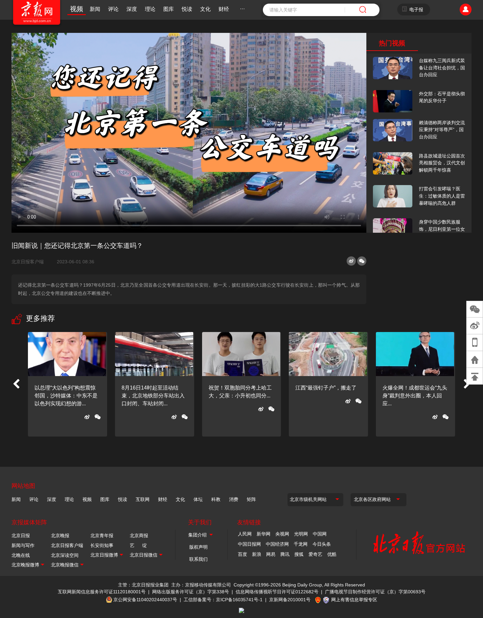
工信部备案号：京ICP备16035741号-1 (223, 599)
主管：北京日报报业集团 (143, 584)
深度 (131, 9)
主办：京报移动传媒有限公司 (201, 584)
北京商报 (139, 535)
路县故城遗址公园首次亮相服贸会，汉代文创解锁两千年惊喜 (442, 163)
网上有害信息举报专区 (354, 599)
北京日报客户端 (28, 261)
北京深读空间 (65, 555)
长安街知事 (101, 545)
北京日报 (21, 535)
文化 (205, 9)
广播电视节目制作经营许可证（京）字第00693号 (375, 591)
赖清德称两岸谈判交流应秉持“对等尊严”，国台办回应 (442, 129)
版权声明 (198, 547)
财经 (223, 9)
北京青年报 (101, 535)
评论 (113, 9)
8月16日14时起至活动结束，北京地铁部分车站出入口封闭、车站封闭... (153, 395)
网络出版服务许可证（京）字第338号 (190, 591)
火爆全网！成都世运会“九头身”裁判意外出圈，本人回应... (414, 395)
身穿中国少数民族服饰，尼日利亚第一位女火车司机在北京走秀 (442, 229)
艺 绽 (138, 545)
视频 (76, 8)
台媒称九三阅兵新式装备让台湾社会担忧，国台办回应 (442, 67)
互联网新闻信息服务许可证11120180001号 (102, 591)
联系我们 (198, 559)
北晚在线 (21, 555)
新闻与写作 (23, 545)
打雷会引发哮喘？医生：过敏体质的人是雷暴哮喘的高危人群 (442, 195)
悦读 (187, 9)
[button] (16, 384)
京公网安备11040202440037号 (145, 599)
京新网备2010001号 (289, 599)
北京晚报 (60, 535)
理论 (150, 9)
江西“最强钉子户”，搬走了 (325, 388)
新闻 (95, 9)
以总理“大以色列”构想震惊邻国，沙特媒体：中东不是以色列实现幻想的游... (66, 395)
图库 (168, 9)
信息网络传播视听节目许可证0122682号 (277, 591)
